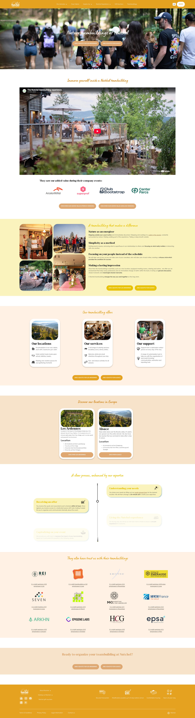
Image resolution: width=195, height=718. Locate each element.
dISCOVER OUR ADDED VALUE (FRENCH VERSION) (77, 206)
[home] (15, 4)
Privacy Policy (41, 713)
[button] (62, 4)
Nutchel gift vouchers (45, 699)
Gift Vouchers (119, 4)
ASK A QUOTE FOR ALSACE (111, 43)
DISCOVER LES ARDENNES (77, 455)
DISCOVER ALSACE (115, 455)
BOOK (181, 4)
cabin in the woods (155, 235)
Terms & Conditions (26, 713)
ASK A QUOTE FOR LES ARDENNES (86, 43)
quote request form (141, 492)
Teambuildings (132, 4)
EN (174, 4)
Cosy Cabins (75, 4)
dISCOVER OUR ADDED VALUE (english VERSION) (117, 206)
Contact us (71, 713)
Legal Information (57, 713)
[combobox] (174, 4)
